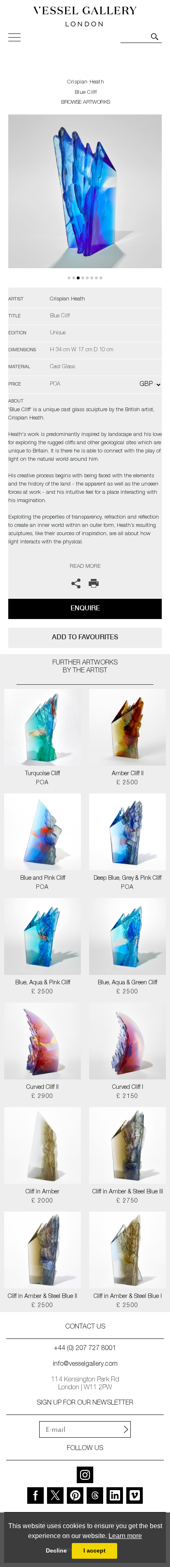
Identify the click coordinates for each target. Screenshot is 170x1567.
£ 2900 (42, 1097)
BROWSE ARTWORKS (85, 102)
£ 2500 (127, 783)
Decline (56, 1550)
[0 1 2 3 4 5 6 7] (85, 201)
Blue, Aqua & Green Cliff (127, 983)
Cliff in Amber (42, 1192)
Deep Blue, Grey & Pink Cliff (127, 878)
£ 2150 (127, 1097)
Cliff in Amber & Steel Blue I (128, 1297)
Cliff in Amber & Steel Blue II (42, 1297)
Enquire (85, 608)
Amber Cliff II (128, 774)
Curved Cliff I (127, 1088)
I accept (94, 1550)
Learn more (125, 1535)
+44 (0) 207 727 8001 (85, 1349)
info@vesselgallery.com (85, 1364)
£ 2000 (42, 1201)
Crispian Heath (85, 82)
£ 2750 (127, 1201)
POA (42, 783)
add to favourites (85, 637)
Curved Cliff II (42, 1088)
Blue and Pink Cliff (42, 878)
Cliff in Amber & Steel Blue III (127, 1192)
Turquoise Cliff (42, 774)
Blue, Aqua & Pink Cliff (42, 983)
